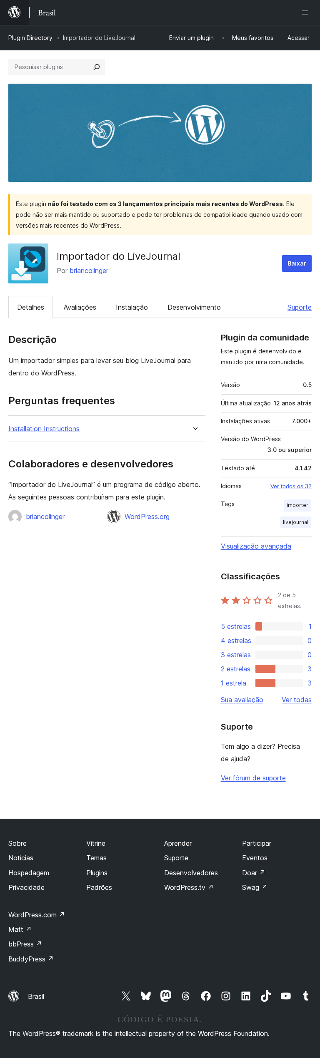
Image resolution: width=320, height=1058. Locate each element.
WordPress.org (147, 516)
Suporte (300, 307)
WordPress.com (36, 915)
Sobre (17, 843)
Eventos (255, 858)
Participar (256, 843)
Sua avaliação (242, 699)
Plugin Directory (30, 37)
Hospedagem (28, 873)
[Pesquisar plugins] (96, 67)
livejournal (295, 522)
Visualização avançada (256, 546)
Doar (253, 873)
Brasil (36, 996)
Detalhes (30, 307)
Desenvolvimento (194, 307)
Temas (96, 858)
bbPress (25, 944)
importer (297, 505)
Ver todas (297, 699)
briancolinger (89, 270)
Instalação (132, 307)
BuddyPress (31, 959)
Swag (255, 887)
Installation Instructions (44, 429)
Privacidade (26, 887)
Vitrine (95, 843)
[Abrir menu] (306, 12)
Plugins (97, 873)
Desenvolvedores (191, 873)
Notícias (20, 858)
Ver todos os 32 (291, 486)
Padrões (99, 887)
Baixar (297, 263)
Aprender (178, 843)
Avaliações (80, 307)
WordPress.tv (189, 887)
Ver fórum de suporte (253, 778)
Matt (20, 929)
